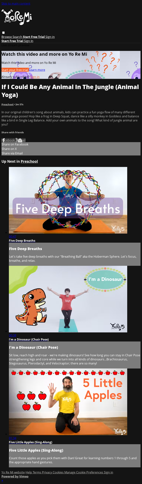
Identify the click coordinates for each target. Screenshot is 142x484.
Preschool (7, 104)
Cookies (58, 472)
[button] (3, 32)
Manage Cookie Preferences (84, 472)
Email (22, 140)
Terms (37, 472)
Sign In (28, 41)
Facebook (8, 140)
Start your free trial (15, 70)
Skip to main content (15, 3)
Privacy (47, 472)
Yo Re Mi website (13, 472)
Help (29, 472)
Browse (7, 37)
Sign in (50, 37)
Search (18, 37)
